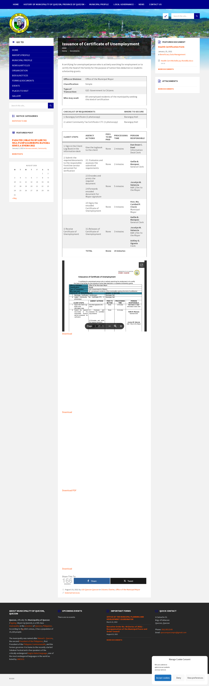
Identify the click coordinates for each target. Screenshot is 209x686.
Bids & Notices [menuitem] (20, 75)
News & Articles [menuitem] (21, 65)
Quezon (38, 626)
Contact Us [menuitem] (155, 4)
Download (67, 333)
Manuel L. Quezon (45, 638)
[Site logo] (19, 32)
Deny (178, 677)
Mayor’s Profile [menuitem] (21, 55)
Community (42, 148)
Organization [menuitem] (20, 70)
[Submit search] (197, 16)
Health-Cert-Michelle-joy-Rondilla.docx (177, 60)
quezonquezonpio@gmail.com (173, 632)
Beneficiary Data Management (172, 54)
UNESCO (20, 659)
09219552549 (167, 629)
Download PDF (69, 490)
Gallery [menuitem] (16, 95)
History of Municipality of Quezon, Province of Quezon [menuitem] (54, 4)
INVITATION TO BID (19, 121)
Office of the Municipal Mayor (128, 589)
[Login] (165, 16)
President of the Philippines (31, 641)
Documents (75, 51)
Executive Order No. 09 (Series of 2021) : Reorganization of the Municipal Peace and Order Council (127, 629)
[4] (23, 629)
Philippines (47, 626)
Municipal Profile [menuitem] (99, 4)
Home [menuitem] (16, 4)
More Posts (17, 154)
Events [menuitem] (16, 85)
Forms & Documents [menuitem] (23, 80)
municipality (14, 626)
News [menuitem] (141, 4)
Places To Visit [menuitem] (20, 90)
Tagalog (13, 623)
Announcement (31, 148)
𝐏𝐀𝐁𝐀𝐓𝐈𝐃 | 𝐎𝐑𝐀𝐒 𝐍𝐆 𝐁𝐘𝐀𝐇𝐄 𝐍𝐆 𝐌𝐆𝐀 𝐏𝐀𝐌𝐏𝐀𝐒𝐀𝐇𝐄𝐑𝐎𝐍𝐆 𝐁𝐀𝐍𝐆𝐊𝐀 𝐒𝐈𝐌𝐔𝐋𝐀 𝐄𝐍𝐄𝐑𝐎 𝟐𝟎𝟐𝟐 (31, 143)
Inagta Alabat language (37, 653)
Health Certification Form (171, 46)
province (28, 626)
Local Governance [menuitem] (124, 4)
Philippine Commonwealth (34, 644)
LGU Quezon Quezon (90, 589)
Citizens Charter (108, 589)
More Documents (166, 69)
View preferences (195, 677)
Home (64, 51)
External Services (72, 593)
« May (14, 198)
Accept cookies (163, 677)
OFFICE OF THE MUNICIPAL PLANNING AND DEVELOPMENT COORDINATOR (125, 618)
